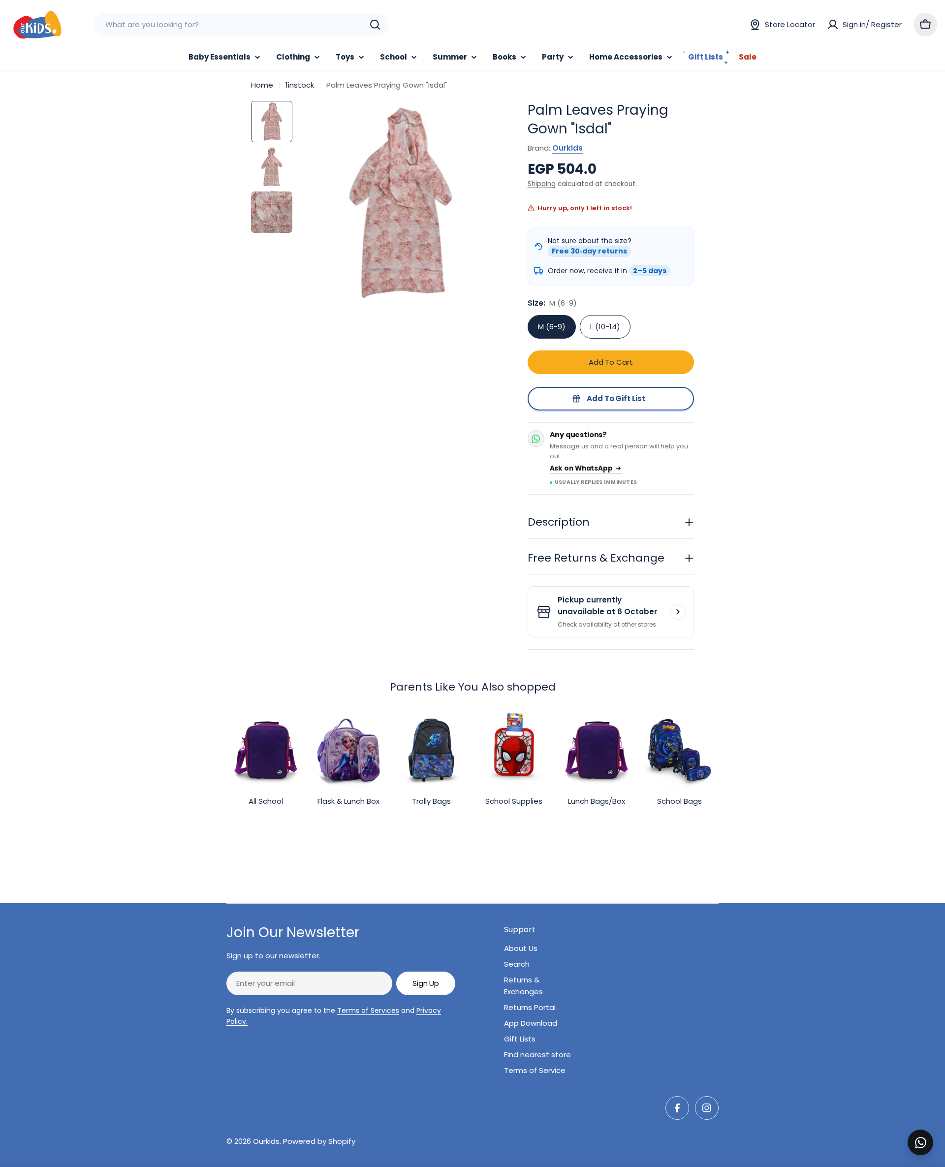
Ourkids (567, 148)
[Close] (931, 1131)
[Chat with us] (920, 1142)
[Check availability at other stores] (678, 612)
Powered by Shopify (319, 1141)
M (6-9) (552, 326)
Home (262, 85)
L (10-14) (605, 326)
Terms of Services (368, 1010)
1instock (299, 85)
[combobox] (241, 24)
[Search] (375, 25)
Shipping (542, 184)
